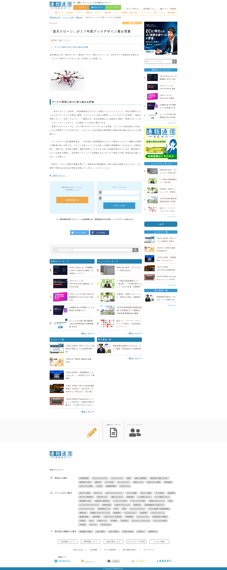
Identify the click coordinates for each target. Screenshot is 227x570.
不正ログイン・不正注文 (113, 517)
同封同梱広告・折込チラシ (154, 505)
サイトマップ (149, 550)
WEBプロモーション (157, 501)
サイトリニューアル (100, 478)
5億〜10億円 (113, 531)
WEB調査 (129, 517)
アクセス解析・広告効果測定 (159, 509)
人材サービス (125, 486)
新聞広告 (137, 505)
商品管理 (130, 497)
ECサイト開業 (85, 493)
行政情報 (124, 12)
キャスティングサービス (141, 521)
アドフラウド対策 (160, 521)
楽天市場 (54, 40)
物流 (60, 40)
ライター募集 (159, 542)
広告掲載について (68, 542)
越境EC (98, 482)
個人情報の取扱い (130, 550)
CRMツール (102, 521)
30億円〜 (141, 531)
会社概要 (93, 550)
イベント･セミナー (113, 7)
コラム (116, 12)
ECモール (98, 12)
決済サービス (102, 497)
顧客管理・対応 (85, 482)
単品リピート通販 (154, 482)
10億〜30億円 (128, 531)
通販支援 (108, 12)
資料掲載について (149, 8)
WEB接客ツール (103, 509)
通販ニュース (59, 12)
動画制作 (117, 513)
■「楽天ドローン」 (58, 175)
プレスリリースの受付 (136, 542)
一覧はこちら (86, 333)
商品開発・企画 (85, 501)
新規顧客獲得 (111, 486)
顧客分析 (83, 513)
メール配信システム (162, 497)
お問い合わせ (78, 550)
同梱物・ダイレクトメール (100, 513)
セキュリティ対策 (86, 486)
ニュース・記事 (68, 17)
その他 (99, 486)
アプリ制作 (159, 493)
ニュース (81, 7)
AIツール (93, 524)
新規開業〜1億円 (85, 531)
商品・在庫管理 (140, 478)
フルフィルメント (158, 513)
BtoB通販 (168, 482)
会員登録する (72, 200)
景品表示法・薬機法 (160, 517)
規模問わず (153, 531)
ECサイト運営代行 (86, 497)
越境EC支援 (84, 517)
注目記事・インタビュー (75, 12)
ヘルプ (161, 224)
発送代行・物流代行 (102, 501)
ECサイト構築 (146, 493)
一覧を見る (170, 123)
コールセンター (123, 482)
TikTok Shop (105, 524)
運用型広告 (107, 505)
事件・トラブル (159, 12)
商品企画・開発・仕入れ (159, 478)
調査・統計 (134, 12)
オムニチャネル (143, 517)
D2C (91, 521)
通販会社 (89, 12)
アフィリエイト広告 (138, 501)
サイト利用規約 (110, 550)
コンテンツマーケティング (89, 505)
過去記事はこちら (114, 542)
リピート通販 (131, 493)
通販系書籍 (171, 12)
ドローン (67, 40)
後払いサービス (117, 497)
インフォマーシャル (87, 509)
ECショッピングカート (114, 493)
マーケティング (145, 12)
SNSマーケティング (122, 505)
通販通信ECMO (55, 17)
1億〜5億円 (100, 531)
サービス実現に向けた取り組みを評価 (71, 47)
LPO (116, 509)
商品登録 (171, 493)
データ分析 (109, 482)
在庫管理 (144, 513)
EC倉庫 (113, 521)
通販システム (138, 482)
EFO (124, 509)
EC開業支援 (84, 478)
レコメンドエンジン (137, 509)
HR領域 (82, 524)
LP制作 (82, 521)
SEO (170, 501)
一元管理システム (144, 497)
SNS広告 (124, 521)
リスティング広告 (120, 501)
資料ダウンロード (97, 7)
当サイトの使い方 (132, 8)
